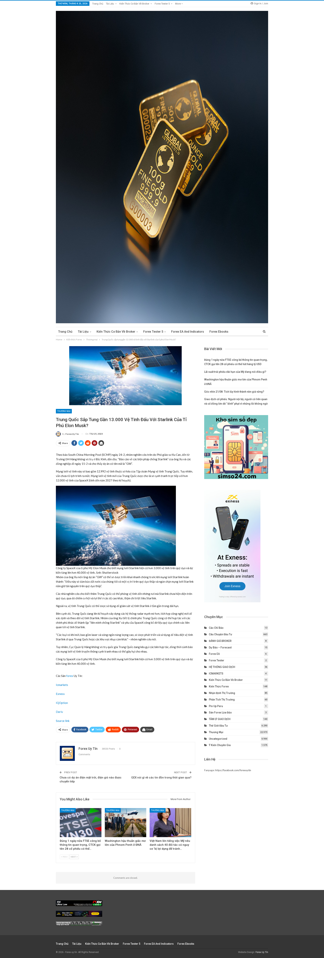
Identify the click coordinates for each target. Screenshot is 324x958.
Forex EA (214, 653)
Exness (60, 693)
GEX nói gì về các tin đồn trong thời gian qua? (161, 777)
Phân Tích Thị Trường (222, 699)
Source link (62, 720)
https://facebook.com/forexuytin (233, 770)
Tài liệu (110, 3)
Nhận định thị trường (222, 693)
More (178, 3)
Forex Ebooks (218, 331)
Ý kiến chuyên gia (220, 745)
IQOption (62, 702)
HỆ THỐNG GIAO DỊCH (222, 666)
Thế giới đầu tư (218, 725)
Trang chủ (97, 3)
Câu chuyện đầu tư (220, 634)
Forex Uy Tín (262, 952)
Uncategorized (218, 738)
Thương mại (63, 411)
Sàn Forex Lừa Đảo (220, 712)
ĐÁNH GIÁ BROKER (220, 640)
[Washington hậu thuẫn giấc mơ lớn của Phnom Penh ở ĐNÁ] (125, 822)
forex (69, 675)
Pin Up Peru (216, 706)
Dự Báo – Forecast (220, 647)
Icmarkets (62, 684)
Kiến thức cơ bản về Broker (134, 3)
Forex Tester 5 (162, 3)
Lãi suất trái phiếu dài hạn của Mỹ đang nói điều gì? (235, 371)
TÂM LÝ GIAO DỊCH (219, 719)
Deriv (59, 711)
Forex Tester (216, 660)
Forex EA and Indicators (187, 331)
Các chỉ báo (216, 627)
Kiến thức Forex (219, 686)
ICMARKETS (216, 673)
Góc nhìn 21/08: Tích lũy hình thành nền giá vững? (234, 391)
